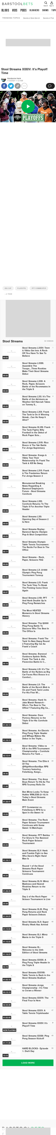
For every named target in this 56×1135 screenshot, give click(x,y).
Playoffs (21, 288)
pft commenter (39, 288)
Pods (23, 10)
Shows (45, 10)
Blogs (5, 10)
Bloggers (34, 10)
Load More (28, 1063)
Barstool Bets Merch (31, 18)
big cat (8, 288)
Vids (14, 10)
